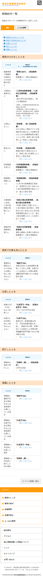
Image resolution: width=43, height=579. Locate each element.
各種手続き (9, 515)
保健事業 (8, 509)
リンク (6, 548)
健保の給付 (9, 503)
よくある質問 (10, 521)
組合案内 (7, 530)
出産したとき (11, 43)
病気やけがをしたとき (15, 37)
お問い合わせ (9, 559)
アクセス (7, 536)
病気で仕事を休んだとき (16, 40)
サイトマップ (9, 554)
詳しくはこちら (25, 80)
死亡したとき (11, 47)
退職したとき (11, 50)
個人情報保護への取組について (16, 542)
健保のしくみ (10, 498)
